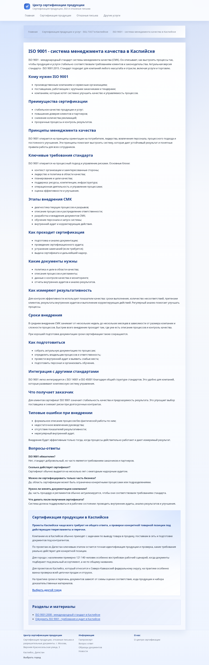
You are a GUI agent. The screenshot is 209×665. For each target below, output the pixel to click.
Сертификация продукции (55, 15)
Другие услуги (112, 15)
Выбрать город (32, 657)
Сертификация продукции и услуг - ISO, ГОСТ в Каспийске (75, 31)
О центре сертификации (147, 639)
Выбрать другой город (47, 590)
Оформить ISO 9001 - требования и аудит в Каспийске (67, 619)
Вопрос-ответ (86, 643)
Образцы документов (90, 647)
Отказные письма (87, 15)
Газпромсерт (86, 639)
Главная (29, 15)
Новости (83, 651)
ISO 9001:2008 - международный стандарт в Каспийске (67, 614)
